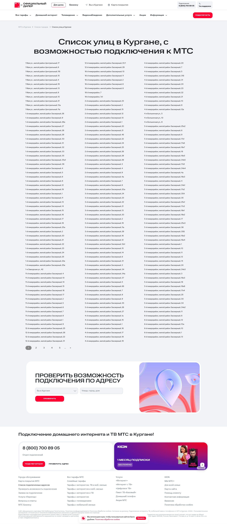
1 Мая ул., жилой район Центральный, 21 (42, 101)
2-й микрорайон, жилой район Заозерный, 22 (104, 139)
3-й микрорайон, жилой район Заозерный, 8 (104, 295)
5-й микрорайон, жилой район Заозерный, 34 (164, 303)
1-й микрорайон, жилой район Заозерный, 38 (44, 164)
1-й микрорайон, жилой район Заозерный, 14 (44, 206)
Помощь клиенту (173, 493)
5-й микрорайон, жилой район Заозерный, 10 (163, 248)
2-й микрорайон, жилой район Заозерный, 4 (104, 168)
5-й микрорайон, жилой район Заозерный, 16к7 (164, 147)
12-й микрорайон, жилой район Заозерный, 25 (45, 328)
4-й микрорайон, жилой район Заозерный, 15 (104, 320)
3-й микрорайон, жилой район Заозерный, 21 (104, 206)
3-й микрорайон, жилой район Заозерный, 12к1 (105, 244)
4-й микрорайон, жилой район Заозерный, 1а (104, 316)
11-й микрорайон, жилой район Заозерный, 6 (44, 307)
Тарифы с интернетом (78, 497)
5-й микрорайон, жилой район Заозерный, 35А (164, 194)
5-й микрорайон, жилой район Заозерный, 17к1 (164, 139)
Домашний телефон (126, 496)
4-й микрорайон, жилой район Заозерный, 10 (163, 101)
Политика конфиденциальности (77, 511)
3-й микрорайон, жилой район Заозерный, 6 (104, 257)
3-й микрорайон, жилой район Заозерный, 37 (104, 278)
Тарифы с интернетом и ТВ (80, 493)
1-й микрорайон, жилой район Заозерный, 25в (45, 265)
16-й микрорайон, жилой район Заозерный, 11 (104, 76)
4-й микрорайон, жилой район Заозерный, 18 (104, 337)
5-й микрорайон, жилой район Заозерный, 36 (164, 227)
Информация (157, 15)
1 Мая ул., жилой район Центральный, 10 (42, 97)
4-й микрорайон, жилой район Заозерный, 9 (163, 105)
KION (167, 477)
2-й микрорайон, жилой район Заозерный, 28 (104, 156)
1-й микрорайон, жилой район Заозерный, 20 (44, 236)
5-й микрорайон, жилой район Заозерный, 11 (163, 253)
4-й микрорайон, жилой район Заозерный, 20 (164, 63)
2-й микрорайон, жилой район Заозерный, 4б (104, 135)
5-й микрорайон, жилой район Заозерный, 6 (163, 130)
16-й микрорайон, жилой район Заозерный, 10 (104, 72)
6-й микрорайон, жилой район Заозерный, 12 (163, 320)
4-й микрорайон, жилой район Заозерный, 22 (163, 93)
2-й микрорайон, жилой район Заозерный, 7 (104, 181)
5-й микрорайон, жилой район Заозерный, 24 (163, 265)
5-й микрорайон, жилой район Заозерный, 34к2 (164, 307)
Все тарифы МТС (75, 477)
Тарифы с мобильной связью (81, 505)
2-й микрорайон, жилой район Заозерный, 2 (104, 105)
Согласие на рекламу (120, 511)
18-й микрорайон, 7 (93, 93)
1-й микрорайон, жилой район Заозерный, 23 (44, 248)
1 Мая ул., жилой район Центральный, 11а (42, 109)
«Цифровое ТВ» (123, 488)
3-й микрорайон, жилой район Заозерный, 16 (104, 236)
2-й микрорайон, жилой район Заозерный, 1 (103, 122)
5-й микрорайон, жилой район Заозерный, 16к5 (164, 156)
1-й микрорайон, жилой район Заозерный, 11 (44, 198)
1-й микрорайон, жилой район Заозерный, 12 (44, 185)
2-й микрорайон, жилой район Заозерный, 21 (104, 130)
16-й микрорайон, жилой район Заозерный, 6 (104, 84)
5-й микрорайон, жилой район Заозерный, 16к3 (164, 278)
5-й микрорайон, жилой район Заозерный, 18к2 (164, 215)
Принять (141, 518)
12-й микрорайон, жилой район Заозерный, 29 (105, 67)
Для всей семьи (172, 485)
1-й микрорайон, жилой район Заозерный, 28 (44, 130)
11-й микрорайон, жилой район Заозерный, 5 (44, 303)
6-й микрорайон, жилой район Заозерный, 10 (163, 328)
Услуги (119, 477)
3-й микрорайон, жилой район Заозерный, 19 (104, 223)
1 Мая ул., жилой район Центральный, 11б (42, 72)
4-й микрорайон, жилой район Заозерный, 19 (104, 341)
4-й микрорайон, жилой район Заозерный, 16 (104, 328)
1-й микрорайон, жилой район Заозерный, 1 (44, 194)
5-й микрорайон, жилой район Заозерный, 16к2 (164, 236)
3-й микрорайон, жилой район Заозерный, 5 (104, 282)
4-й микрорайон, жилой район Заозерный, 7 (163, 67)
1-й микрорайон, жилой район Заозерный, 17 (44, 219)
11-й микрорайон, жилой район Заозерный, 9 (44, 324)
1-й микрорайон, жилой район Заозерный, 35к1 (45, 160)
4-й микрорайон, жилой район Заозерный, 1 (103, 324)
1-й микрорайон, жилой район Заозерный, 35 (44, 156)
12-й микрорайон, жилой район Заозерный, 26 (45, 333)
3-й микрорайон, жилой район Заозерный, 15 (104, 248)
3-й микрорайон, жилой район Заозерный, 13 (104, 210)
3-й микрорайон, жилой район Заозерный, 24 (104, 194)
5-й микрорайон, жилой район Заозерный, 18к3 (164, 177)
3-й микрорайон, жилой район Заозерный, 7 (104, 291)
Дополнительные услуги (119, 15)
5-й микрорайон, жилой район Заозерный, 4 (163, 181)
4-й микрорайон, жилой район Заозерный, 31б (164, 76)
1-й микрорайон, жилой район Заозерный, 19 (44, 189)
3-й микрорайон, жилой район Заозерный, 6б (104, 286)
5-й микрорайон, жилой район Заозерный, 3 (163, 274)
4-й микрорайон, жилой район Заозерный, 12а (164, 109)
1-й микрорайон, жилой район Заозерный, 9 (44, 118)
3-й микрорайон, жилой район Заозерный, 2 (104, 219)
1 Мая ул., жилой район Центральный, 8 (42, 93)
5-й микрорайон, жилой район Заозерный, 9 (163, 135)
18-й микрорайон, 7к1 (94, 97)
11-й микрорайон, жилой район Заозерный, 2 (44, 299)
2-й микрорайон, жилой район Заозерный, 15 (104, 109)
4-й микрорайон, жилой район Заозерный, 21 (163, 97)
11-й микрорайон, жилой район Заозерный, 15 (44, 286)
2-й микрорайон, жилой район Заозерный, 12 (104, 114)
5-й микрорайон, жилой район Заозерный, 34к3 (165, 269)
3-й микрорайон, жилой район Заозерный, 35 (104, 303)
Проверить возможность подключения (37, 489)
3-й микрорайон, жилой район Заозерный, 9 (104, 299)
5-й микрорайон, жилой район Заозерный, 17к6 (164, 143)
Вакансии (169, 501)
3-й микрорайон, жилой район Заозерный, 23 (104, 198)
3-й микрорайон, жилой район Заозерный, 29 (104, 232)
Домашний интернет (46, 15)
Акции (142, 15)
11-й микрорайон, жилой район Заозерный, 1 (44, 320)
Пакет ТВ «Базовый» (126, 492)
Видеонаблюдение (92, 15)
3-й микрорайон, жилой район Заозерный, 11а (104, 227)
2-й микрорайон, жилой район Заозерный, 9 (104, 173)
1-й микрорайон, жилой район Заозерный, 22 (44, 244)
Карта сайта (171, 489)
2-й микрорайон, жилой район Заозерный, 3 (104, 164)
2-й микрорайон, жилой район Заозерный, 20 (104, 126)
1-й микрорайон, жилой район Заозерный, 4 (44, 168)
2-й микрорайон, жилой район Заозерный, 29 (104, 160)
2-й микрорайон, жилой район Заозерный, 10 (104, 118)
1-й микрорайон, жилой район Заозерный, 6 (44, 177)
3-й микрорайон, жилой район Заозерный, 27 (104, 312)
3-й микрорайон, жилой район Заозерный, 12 (104, 240)
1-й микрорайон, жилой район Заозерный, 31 (44, 143)
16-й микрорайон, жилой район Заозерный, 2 (104, 80)
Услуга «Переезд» (27, 497)
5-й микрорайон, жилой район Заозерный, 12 (163, 257)
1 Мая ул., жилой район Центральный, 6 (42, 67)
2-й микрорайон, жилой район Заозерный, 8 (104, 185)
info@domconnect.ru (31, 518)
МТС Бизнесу (24, 505)
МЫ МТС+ (169, 481)
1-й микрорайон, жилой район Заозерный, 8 (44, 181)
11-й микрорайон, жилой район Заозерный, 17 (44, 295)
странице (95, 513)
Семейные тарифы (76, 481)
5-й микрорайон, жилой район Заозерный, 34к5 (165, 160)
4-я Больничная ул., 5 (153, 114)
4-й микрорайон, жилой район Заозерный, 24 (163, 84)
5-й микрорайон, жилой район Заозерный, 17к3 (164, 206)
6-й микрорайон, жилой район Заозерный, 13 (163, 337)
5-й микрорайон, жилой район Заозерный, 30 (164, 299)
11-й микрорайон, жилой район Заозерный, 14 (44, 282)
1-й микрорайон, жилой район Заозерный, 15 (44, 210)
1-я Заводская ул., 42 (34, 269)
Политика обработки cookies (179, 505)
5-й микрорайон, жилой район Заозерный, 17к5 (164, 164)
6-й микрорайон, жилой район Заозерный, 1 (163, 333)
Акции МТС (121, 500)
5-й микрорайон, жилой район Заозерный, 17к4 (164, 291)
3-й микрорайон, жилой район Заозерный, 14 (104, 253)
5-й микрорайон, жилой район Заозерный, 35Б (164, 232)
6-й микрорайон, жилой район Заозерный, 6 (163, 316)
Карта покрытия (119, 5)
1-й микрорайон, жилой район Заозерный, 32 (44, 147)
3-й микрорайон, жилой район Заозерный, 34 (104, 269)
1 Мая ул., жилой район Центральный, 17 (42, 63)
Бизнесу (73, 5)
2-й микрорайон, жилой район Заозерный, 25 (104, 147)
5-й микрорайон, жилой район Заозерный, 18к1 (164, 210)
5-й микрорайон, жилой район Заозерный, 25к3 (164, 223)
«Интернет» (122, 480)
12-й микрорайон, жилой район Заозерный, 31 (45, 341)
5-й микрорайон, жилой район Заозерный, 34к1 (164, 185)
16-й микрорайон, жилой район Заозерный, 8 (104, 88)
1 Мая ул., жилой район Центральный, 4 (42, 80)
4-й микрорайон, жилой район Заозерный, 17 (104, 333)
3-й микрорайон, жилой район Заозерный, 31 (104, 261)
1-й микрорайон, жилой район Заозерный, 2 (44, 232)
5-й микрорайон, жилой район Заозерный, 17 (163, 219)
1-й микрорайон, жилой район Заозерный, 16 (44, 215)
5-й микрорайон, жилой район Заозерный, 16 (163, 152)
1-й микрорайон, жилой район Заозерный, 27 (44, 126)
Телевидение (68, 15)
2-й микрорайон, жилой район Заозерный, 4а (104, 177)
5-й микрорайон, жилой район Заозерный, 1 (163, 244)
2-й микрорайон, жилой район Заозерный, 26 (104, 152)
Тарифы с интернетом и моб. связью (85, 489)
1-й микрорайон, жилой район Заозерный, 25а (45, 227)
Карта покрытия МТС (28, 481)
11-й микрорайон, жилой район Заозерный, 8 (44, 316)
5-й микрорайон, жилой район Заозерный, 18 (163, 282)
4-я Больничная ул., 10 (153, 118)
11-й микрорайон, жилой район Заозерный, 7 (44, 312)
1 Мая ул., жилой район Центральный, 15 (42, 76)
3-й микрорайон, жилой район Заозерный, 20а (105, 189)
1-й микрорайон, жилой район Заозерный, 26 (44, 114)
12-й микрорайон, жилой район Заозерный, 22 (45, 337)
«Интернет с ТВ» (124, 484)
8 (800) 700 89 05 (186, 6)
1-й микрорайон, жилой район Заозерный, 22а (45, 261)
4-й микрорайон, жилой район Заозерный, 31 (163, 80)
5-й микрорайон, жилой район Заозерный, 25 (163, 295)
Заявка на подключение (30, 493)
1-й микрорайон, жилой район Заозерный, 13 (44, 202)
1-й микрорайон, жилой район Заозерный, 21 (44, 240)
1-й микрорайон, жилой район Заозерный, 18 (44, 223)
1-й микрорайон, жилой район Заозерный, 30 (44, 139)
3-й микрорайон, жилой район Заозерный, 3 (104, 265)
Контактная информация (177, 497)
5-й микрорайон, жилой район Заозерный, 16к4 (164, 240)
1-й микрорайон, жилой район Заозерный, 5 (44, 173)
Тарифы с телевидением (79, 501)
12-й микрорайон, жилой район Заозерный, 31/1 (105, 63)
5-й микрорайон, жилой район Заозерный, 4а (163, 173)
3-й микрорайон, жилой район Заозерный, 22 (104, 202)
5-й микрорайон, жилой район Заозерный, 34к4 (165, 168)
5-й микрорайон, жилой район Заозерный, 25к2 (164, 126)
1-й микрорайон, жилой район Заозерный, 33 (44, 152)
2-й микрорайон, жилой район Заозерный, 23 (104, 101)
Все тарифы (22, 15)
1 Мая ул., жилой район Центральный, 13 (42, 88)
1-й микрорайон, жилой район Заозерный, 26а (45, 122)
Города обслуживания (29, 477)
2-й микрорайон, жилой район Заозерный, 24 (104, 143)
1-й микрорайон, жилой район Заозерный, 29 (44, 135)
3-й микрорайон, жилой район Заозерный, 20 (104, 215)
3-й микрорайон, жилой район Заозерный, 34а (105, 274)
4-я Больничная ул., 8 (153, 122)
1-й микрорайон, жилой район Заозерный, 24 (44, 253)
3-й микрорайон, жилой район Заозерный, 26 (104, 307)
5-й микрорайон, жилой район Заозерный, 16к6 (164, 286)
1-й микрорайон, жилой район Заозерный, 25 (44, 257)
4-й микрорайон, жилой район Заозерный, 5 (163, 72)
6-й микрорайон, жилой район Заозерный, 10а (164, 324)
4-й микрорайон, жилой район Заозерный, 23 (163, 88)
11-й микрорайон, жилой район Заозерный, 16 (44, 291)
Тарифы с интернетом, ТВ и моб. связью (87, 485)
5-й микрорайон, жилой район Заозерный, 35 (164, 198)
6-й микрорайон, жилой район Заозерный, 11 (163, 312)
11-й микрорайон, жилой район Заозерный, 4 (44, 274)
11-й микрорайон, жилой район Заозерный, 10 (45, 278)
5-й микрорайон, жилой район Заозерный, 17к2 (164, 189)
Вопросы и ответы (27, 501)
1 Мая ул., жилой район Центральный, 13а (43, 105)
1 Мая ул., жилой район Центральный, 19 (42, 84)
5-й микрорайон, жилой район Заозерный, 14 (163, 261)
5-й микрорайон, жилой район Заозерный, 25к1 (164, 202)
